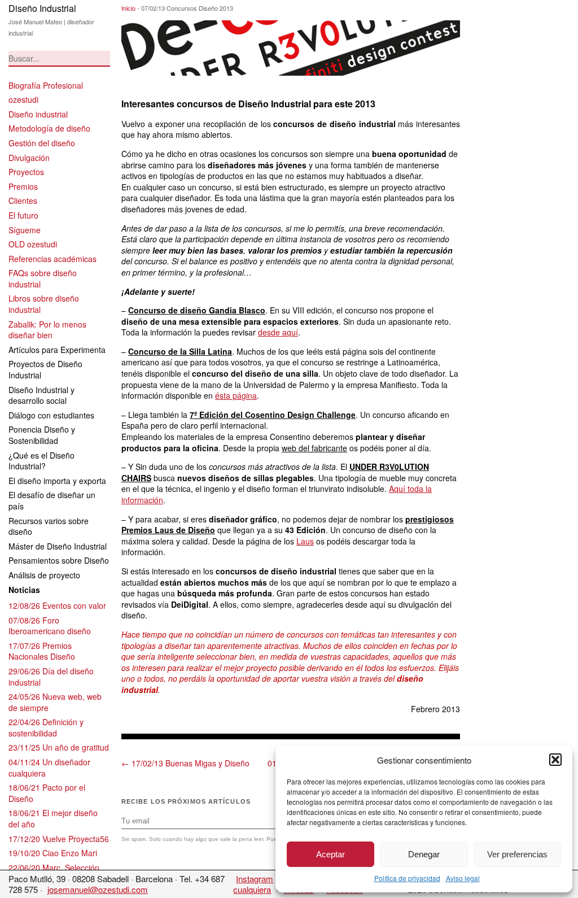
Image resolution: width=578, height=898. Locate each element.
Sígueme (24, 230)
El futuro (23, 215)
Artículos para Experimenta (57, 349)
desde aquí (278, 332)
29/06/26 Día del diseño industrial (51, 676)
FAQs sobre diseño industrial (42, 278)
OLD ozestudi (32, 244)
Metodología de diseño (49, 128)
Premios (23, 186)
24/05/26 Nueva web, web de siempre (55, 702)
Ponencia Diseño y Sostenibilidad (41, 435)
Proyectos (26, 171)
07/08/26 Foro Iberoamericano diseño (49, 625)
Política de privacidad (407, 878)
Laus (305, 541)
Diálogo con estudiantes (51, 415)
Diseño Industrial (42, 8)
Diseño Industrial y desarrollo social (41, 395)
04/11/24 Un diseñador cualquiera (49, 767)
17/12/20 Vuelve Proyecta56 (58, 838)
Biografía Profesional (45, 85)
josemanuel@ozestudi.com (97, 889)
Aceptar (330, 854)
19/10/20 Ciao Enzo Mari (52, 852)
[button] (555, 759)
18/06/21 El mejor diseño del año (53, 818)
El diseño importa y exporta (57, 480)
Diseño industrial (38, 114)
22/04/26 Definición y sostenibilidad (46, 727)
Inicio (128, 7)
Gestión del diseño (41, 143)
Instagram (254, 878)
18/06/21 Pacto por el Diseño (46, 793)
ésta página (236, 395)
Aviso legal (463, 878)
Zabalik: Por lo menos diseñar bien (47, 330)
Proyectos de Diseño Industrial (45, 369)
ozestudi (23, 99)
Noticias (24, 589)
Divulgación (29, 157)
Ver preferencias (517, 854)
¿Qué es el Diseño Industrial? (41, 461)
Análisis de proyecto (44, 575)
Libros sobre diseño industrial (43, 304)
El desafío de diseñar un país (51, 500)
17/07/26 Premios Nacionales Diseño (41, 651)
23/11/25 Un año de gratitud (58, 747)
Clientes (22, 200)
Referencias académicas (52, 258)
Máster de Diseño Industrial (57, 546)
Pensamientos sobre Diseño (58, 560)
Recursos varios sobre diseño (48, 526)
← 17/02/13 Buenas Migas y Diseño (185, 763)
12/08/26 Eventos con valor (57, 605)
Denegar (424, 854)
